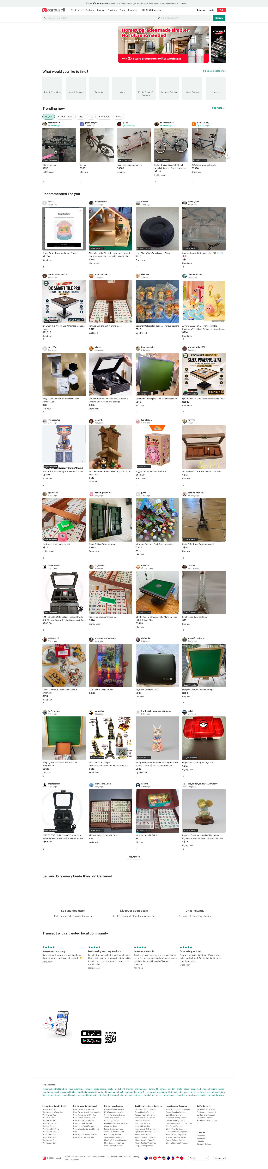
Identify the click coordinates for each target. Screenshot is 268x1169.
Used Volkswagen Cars (51, 1134)
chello (179, 1089)
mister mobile (48, 1089)
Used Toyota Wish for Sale (83, 1109)
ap (153, 1095)
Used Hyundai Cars (50, 1123)
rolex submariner (76, 1089)
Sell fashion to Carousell (206, 1112)
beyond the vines (216, 1095)
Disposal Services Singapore (177, 1143)
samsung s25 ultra (67, 1092)
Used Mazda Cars (49, 1140)
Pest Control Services (174, 1126)
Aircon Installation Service (145, 1137)
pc (116, 1089)
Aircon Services (110, 1126)
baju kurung (162, 1092)
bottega (137, 1095)
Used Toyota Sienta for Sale (84, 1118)
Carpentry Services (111, 1120)
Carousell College (204, 1144)
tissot (57, 1095)
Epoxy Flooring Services (144, 1112)
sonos (158, 1095)
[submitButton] (219, 18)
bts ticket (103, 1095)
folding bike (61, 1089)
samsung (113, 1095)
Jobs (107, 1157)
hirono (108, 1092)
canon (65, 1095)
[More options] (43, 182)
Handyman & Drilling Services (146, 1129)
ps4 (121, 1092)
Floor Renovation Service (114, 1143)
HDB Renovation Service (114, 1109)
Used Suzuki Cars (49, 1143)
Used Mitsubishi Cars (50, 1129)
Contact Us (80, 1157)
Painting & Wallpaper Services (116, 1123)
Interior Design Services (113, 1129)
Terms (129, 1157)
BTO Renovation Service (114, 1112)
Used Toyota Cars (49, 1109)
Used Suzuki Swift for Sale (83, 1137)
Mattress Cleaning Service (176, 1118)
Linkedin (200, 1141)
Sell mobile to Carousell (206, 1109)
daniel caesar (100, 1089)
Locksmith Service (142, 1126)
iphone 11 (153, 1089)
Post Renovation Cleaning (176, 1137)
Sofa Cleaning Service (174, 1115)
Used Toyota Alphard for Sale (84, 1115)
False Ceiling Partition (112, 1134)
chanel (89, 1089)
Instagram (201, 1138)
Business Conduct (72, 1160)
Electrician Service (142, 1123)
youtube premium (205, 1092)
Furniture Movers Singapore (177, 1132)
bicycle (72, 1095)
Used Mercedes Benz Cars (52, 1112)
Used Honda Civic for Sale (83, 1120)
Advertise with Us (118, 1157)
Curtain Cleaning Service (176, 1120)
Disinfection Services (174, 1129)
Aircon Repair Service (143, 1134)
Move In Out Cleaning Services (178, 1109)
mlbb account (125, 1095)
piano (115, 1092)
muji (193, 1092)
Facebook (201, 1136)
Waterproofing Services (113, 1137)
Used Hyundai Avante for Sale (85, 1134)
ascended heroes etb (87, 1095)
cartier (100, 1092)
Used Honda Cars (49, 1115)
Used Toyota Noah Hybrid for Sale (86, 1112)
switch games (141, 1089)
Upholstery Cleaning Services (146, 1132)
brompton (150, 1092)
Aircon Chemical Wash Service (147, 1140)
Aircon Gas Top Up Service (145, 1143)
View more (134, 856)
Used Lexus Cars (49, 1137)
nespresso (53, 1092)
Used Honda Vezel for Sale (83, 1126)
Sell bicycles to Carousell (207, 1120)
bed (80, 1092)
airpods (146, 1095)
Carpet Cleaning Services (176, 1112)
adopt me (195, 1089)
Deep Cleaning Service (144, 1146)
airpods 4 (139, 1092)
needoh (171, 1089)
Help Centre (70, 1157)
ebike (186, 1089)
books (110, 1089)
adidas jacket (89, 1092)
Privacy (136, 1157)
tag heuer (129, 1092)
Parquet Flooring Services (145, 1115)
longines (129, 1089)
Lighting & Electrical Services (115, 1140)
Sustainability (98, 1157)
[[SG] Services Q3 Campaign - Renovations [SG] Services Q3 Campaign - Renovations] (163, 44)
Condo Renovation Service (114, 1115)
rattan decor (168, 1095)
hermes (163, 1089)
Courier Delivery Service (175, 1140)
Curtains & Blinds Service (145, 1118)
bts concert (184, 1092)
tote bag (173, 1092)
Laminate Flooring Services (145, 1109)
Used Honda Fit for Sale (82, 1123)
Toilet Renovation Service (114, 1118)
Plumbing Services (142, 1120)
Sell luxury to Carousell (206, 1115)
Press (89, 1157)
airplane (205, 1089)
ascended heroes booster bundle (191, 1095)
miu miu (213, 1089)
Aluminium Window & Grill (114, 1132)
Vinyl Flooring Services (113, 1146)
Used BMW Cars (48, 1120)
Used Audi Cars (48, 1118)
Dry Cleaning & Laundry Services (179, 1123)
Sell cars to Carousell (205, 1118)
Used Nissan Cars (49, 1132)
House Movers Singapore (176, 1134)
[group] (134, 44)
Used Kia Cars (47, 1126)
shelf (121, 1089)
